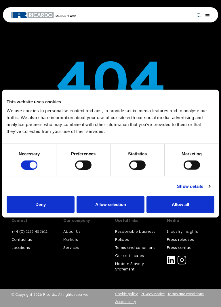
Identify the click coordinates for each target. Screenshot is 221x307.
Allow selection (110, 204)
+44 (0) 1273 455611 (29, 231)
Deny (40, 204)
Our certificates (129, 255)
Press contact (180, 247)
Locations (21, 247)
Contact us (22, 239)
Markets (70, 239)
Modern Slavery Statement (129, 266)
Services (71, 247)
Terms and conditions (135, 247)
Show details (190, 186)
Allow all (180, 204)
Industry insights (182, 231)
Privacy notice (153, 294)
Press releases (180, 239)
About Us (72, 231)
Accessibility (125, 302)
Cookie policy (126, 294)
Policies (122, 239)
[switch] (83, 164)
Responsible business (135, 231)
